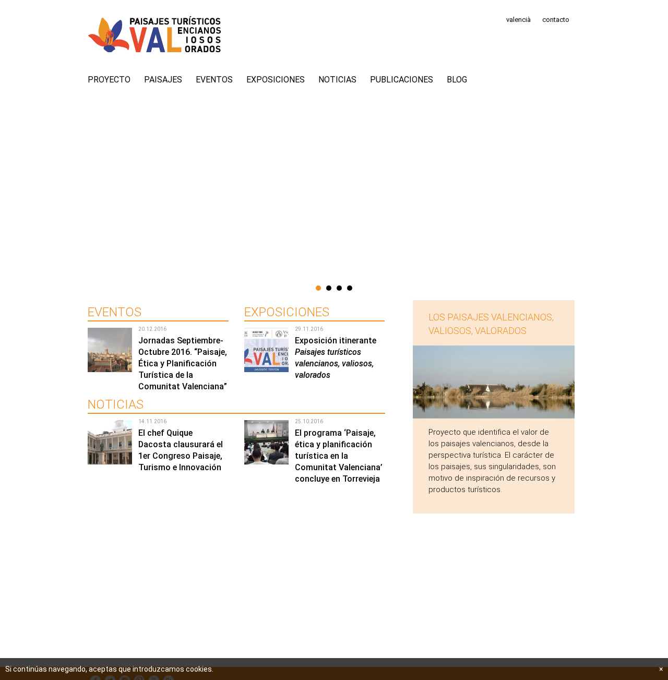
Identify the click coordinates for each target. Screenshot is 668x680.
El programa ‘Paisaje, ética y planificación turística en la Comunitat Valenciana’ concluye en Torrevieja (339, 456)
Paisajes (163, 80)
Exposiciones (275, 80)
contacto (555, 19)
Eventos (214, 80)
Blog (457, 80)
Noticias (337, 80)
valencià (518, 19)
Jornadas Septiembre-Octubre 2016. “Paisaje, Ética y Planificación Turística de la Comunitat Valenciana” (182, 363)
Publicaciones (401, 80)
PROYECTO (109, 80)
